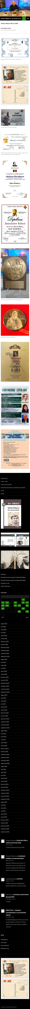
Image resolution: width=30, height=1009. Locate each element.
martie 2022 (4, 781)
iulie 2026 (3, 626)
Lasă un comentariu (11, 30)
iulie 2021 (3, 805)
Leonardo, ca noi (5, 583)
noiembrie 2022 (5, 757)
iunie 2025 (3, 665)
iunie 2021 (3, 808)
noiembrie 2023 (5, 721)
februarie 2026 (5, 641)
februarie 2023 (5, 748)
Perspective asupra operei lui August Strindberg (13, 577)
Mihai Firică (9, 910)
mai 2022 (3, 775)
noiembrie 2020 (5, 829)
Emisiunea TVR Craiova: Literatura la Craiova (13, 487)
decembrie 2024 (5, 683)
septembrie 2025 (5, 656)
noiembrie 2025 (5, 650)
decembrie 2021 (5, 790)
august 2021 (4, 802)
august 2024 (4, 695)
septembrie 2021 (5, 799)
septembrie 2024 (5, 692)
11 (7, 605)
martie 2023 (4, 745)
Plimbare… (3, 574)
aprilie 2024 (4, 707)
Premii (2, 493)
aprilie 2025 (4, 671)
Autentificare (4, 939)
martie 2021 (4, 817)
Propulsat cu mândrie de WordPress (8, 1007)
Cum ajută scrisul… (6, 28)
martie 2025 (4, 674)
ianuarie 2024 (4, 716)
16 (27, 605)
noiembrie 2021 (5, 793)
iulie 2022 (3, 769)
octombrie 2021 (5, 796)
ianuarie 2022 (4, 787)
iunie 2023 (3, 736)
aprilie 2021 (4, 814)
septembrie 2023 (5, 727)
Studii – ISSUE (4, 481)
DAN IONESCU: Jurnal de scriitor (11, 18)
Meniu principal (28, 18)
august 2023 (4, 730)
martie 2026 (4, 638)
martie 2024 (4, 710)
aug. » (27, 617)
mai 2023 (3, 739)
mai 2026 (3, 632)
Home (2, 490)
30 (27, 611)
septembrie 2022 (5, 763)
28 (19, 611)
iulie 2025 (3, 662)
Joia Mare (20, 879)
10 (3, 605)
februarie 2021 (5, 820)
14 (19, 605)
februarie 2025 (5, 677)
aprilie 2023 (4, 742)
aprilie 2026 (4, 635)
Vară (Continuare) (5, 586)
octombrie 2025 (5, 653)
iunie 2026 (3, 629)
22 (23, 608)
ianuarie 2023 (4, 751)
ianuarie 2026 (4, 644)
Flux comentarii (5, 945)
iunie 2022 (3, 772)
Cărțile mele (4, 478)
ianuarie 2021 (4, 823)
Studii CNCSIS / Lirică (6, 484)
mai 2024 (3, 704)
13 (15, 605)
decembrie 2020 (5, 826)
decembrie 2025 (5, 647)
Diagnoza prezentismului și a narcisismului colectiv (16, 912)
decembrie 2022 (5, 754)
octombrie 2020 (5, 832)
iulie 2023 (3, 733)
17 (3, 608)
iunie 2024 (3, 701)
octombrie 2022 (5, 760)
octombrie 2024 (5, 689)
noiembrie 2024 (5, 686)
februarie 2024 (5, 713)
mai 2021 (3, 811)
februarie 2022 (5, 784)
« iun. (2, 617)
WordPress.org (5, 948)
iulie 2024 (3, 698)
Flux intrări (4, 942)
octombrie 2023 (5, 724)
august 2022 (4, 766)
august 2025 (4, 659)
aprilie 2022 (4, 778)
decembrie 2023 (5, 719)
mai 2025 (3, 668)
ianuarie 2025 (4, 680)
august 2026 (4, 623)
